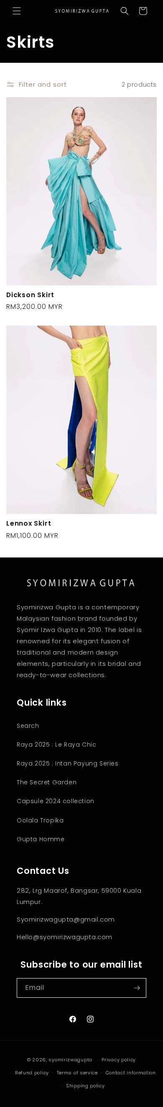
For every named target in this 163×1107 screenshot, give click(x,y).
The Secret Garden (46, 782)
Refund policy (32, 1072)
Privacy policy (119, 1059)
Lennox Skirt (28, 523)
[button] (17, 11)
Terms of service (77, 1072)
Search (28, 726)
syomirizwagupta (70, 1059)
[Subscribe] (136, 988)
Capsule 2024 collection (55, 801)
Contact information (131, 1072)
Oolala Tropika (40, 820)
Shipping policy (85, 1085)
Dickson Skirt (30, 295)
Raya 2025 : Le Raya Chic (56, 744)
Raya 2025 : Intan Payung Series (68, 763)
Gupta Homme (41, 839)
